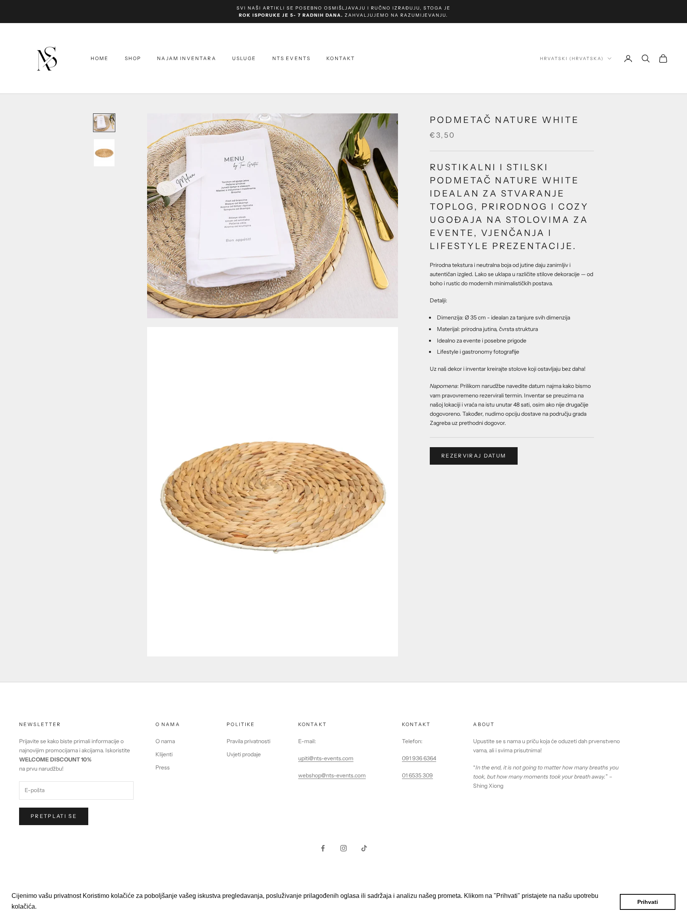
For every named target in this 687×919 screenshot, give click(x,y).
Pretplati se (54, 816)
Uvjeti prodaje (244, 754)
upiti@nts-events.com (325, 758)
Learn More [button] (55, 906)
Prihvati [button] (647, 902)
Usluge (244, 58)
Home (100, 58)
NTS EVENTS (291, 58)
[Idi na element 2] (104, 152)
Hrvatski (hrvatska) (572, 58)
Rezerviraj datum (473, 455)
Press (162, 767)
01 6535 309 (417, 775)
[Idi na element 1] (104, 122)
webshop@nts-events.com (332, 775)
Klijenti (164, 754)
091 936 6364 (419, 758)
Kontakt (340, 58)
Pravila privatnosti (248, 741)
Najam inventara (186, 58)
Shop (133, 58)
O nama (165, 741)
